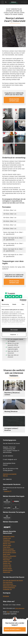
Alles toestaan (14, 329)
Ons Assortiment (7, 582)
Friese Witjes (6, 547)
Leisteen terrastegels (9, 541)
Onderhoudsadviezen (9, 587)
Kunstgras (6, 596)
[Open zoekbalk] (6, 2)
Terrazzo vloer (7, 565)
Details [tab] (14, 304)
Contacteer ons (7, 589)
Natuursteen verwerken (9, 585)
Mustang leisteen (8, 570)
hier (8, 612)
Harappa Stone (7, 558)
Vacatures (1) (7, 491)
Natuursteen (6, 559)
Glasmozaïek (6, 572)
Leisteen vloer (7, 538)
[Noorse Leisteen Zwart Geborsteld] (8, 137)
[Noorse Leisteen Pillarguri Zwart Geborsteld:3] (19, 125)
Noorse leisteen (7, 568)
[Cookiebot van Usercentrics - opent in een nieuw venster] (20, 300)
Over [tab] (23, 304)
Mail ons (5, 475)
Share (4, 110)
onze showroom (19, 608)
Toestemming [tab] (5, 304)
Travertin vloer (7, 566)
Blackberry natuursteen (9, 556)
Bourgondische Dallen (9, 550)
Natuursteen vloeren (8, 536)
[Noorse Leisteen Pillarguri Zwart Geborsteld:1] (8, 113)
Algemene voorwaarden (9, 474)
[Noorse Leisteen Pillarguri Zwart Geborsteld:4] (19, 113)
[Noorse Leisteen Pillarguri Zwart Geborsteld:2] (8, 125)
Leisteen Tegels (7, 561)
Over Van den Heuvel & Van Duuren (13, 580)
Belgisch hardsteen (8, 549)
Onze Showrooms (8, 584)
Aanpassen (13, 334)
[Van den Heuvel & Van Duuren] (2, 2)
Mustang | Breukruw (10, 411)
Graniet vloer (6, 563)
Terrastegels (6, 540)
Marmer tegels (7, 545)
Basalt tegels (6, 554)
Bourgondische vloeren (9, 552)
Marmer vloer (7, 543)
